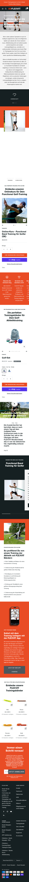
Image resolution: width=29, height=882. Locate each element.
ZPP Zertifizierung (6, 835)
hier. (17, 777)
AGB (17, 797)
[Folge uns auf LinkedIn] (4, 815)
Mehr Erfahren (17, 4)
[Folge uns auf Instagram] (7, 811)
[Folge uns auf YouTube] (11, 811)
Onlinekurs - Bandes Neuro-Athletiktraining (7, 852)
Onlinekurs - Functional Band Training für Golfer (6, 845)
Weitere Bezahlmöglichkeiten (14, 264)
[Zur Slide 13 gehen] (19, 351)
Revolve (7, 733)
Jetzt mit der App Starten (14, 669)
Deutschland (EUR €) (8, 860)
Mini (7, 709)
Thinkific (4, 228)
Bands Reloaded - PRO (6, 831)
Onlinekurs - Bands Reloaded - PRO (7, 839)
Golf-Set (6, 357)
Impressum (19, 791)
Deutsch (18, 860)
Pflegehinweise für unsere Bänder (21, 807)
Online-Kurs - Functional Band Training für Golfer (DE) (14, 234)
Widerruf (18, 803)
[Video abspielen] (14, 404)
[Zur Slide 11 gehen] (16, 351)
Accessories (19, 835)
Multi (21, 733)
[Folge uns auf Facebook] (4, 811)
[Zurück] (2, 225)
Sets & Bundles (20, 826)
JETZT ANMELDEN (16, 772)
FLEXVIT (4, 354)
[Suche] (5, 8)
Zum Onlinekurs (14, 170)
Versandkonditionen (21, 800)
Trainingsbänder (20, 823)
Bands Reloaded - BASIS (6, 826)
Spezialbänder (20, 829)
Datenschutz (19, 794)
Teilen (3, 267)
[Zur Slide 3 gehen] (12, 351)
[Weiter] (26, 225)
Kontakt (18, 788)
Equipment (19, 832)
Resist (21, 709)
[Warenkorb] (26, 8)
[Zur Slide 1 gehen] (9, 351)
